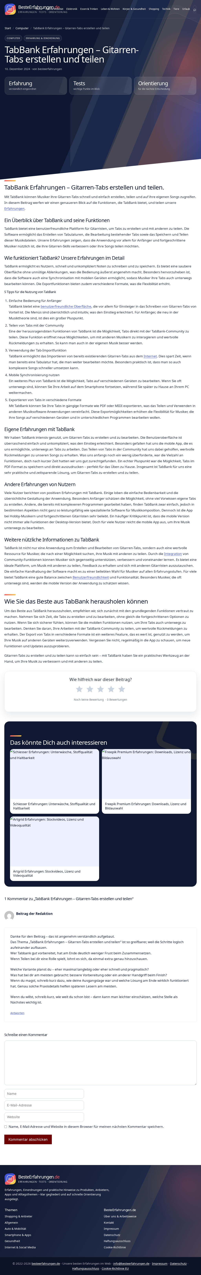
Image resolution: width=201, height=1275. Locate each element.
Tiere (176, 9)
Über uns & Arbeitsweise (120, 1216)
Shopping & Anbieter (18, 1216)
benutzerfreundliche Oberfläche (66, 306)
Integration (173, 553)
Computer (22, 28)
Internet (150, 356)
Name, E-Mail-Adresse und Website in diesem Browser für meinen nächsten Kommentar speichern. (86, 1126)
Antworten (17, 1013)
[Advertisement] (100, 129)
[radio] (79, 689)
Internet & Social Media (45, 891)
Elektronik (71, 9)
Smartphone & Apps (18, 1235)
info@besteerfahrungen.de (131, 1263)
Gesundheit (12, 1241)
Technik (166, 9)
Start (8, 28)
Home (39, 9)
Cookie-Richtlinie (115, 1247)
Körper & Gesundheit (134, 9)
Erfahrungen (14, 208)
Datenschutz (112, 1235)
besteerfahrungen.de (46, 1263)
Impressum (111, 1229)
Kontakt (109, 1222)
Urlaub (186, 9)
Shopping (154, 9)
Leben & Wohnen (110, 9)
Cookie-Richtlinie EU (115, 1268)
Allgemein (11, 1222)
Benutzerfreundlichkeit (91, 577)
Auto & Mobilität (54, 9)
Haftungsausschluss (117, 1241)
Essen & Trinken (89, 9)
